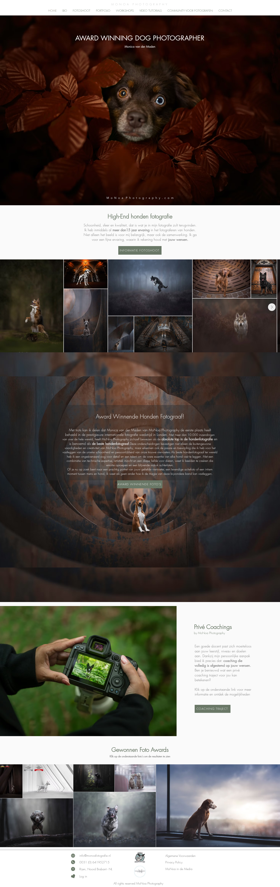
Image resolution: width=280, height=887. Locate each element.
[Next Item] (272, 307)
